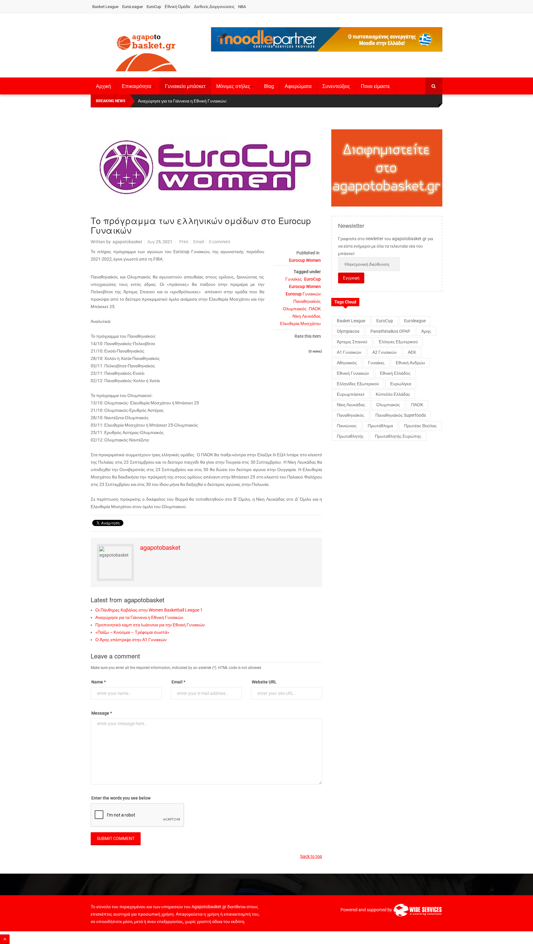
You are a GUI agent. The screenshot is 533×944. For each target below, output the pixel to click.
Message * (101, 713)
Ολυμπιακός (295, 308)
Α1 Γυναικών (349, 352)
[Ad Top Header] (326, 39)
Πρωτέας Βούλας (420, 425)
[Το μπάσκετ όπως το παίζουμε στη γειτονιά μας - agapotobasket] (146, 51)
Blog (269, 86)
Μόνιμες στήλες (233, 86)
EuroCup (154, 6)
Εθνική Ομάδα (177, 6)
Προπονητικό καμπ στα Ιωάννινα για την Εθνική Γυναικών (150, 624)
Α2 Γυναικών (384, 352)
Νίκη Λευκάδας (306, 316)
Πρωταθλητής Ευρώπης (398, 436)
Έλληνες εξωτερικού (398, 341)
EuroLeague (132, 6)
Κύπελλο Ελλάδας (393, 394)
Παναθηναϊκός (307, 301)
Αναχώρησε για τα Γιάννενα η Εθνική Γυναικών (139, 617)
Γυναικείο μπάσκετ (185, 86)
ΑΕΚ (412, 352)
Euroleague (415, 320)
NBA (242, 6)
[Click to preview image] (206, 168)
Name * (98, 681)
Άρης (426, 331)
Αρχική (103, 86)
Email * (178, 681)
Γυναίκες (293, 279)
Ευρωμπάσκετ (351, 394)
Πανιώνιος (347, 425)
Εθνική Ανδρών (410, 362)
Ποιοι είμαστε (375, 86)
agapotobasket (127, 241)
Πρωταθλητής (350, 436)
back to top (311, 856)
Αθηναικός (347, 362)
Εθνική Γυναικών (353, 373)
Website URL (264, 681)
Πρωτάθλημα (380, 425)
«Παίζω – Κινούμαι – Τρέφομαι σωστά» (132, 632)
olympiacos (348, 331)
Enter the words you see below (121, 798)
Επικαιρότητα (136, 86)
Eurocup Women (305, 260)
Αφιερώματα (298, 86)
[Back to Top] (5, 939)
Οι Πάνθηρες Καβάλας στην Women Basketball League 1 (149, 610)
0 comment (219, 241)
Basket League (105, 6)
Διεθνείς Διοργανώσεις (214, 6)
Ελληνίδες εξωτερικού (358, 383)
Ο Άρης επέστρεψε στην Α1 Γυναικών (131, 639)
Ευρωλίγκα (400, 383)
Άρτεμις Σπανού (352, 341)
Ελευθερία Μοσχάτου (300, 323)
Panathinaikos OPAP (390, 331)
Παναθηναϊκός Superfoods (400, 415)
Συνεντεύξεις (336, 86)
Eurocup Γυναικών (303, 293)
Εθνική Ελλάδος (395, 373)
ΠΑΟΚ (315, 308)
